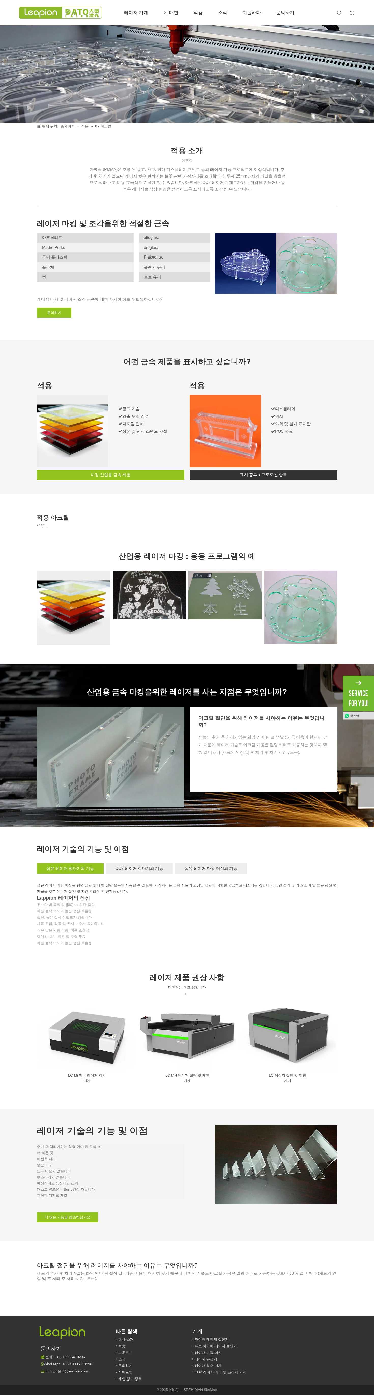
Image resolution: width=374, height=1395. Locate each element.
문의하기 (285, 12)
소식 (222, 12)
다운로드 (125, 1353)
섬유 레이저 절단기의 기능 (70, 868)
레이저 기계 (136, 12)
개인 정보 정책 (130, 1379)
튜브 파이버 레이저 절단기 (216, 1346)
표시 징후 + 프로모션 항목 (263, 475)
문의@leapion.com (73, 1371)
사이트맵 (125, 1372)
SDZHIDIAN (194, 1390)
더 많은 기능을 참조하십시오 (67, 1217)
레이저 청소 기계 (208, 1366)
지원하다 (251, 12)
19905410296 (70, 1357)
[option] (87, 1040)
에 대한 (170, 12)
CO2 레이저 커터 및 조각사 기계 (220, 1372)
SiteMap (210, 1390)
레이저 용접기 (206, 1359)
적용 (198, 12)
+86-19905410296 (77, 1364)
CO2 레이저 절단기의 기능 (139, 868)
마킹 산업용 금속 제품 (111, 475)
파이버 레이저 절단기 (212, 1339)
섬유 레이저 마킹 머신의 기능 (210, 868)
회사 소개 (126, 1339)
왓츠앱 (354, 715)
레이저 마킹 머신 (208, 1353)
